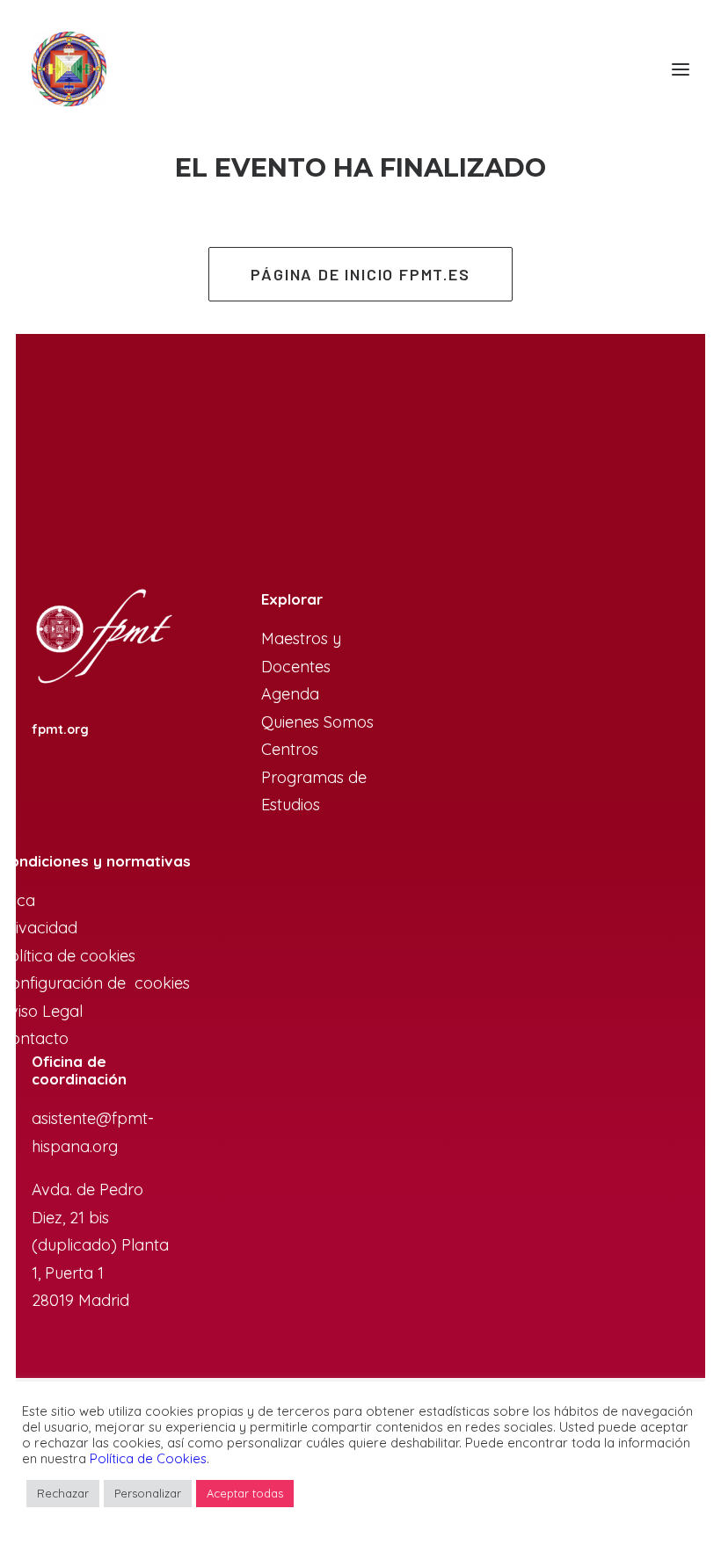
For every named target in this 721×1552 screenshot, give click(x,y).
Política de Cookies (148, 1458)
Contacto (34, 1038)
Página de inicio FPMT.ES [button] (360, 274)
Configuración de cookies (95, 983)
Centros (289, 749)
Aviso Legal (41, 1011)
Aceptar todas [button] (245, 1493)
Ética (17, 900)
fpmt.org (60, 729)
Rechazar (63, 1493)
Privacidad (38, 927)
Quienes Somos (317, 722)
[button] (680, 69)
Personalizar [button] (147, 1493)
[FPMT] (69, 69)
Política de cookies (67, 956)
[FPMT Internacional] (103, 637)
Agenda (290, 694)
